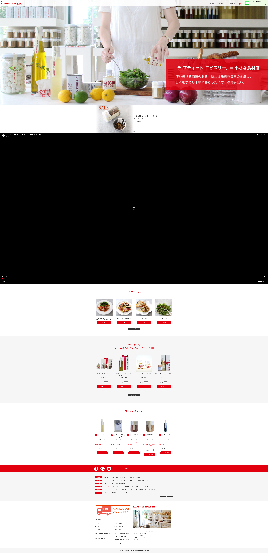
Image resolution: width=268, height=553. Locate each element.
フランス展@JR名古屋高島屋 (119, 483)
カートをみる (118, 543)
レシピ (98, 526)
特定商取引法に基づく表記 (122, 539)
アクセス (139, 539)
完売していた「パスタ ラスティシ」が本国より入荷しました (127, 477)
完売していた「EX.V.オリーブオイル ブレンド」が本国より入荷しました (130, 486)
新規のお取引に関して (102, 538)
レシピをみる (104, 322)
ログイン (236, 3)
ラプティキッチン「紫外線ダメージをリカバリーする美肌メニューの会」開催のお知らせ (134, 489)
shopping (117, 519)
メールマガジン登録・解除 (122, 533)
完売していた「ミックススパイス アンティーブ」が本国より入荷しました (130, 480)
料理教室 (98, 519)
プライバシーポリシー (120, 536)
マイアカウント (119, 526)
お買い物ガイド (119, 523)
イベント (98, 523)
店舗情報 (98, 529)
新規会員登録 (118, 529)
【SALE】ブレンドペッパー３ (119, 492)
